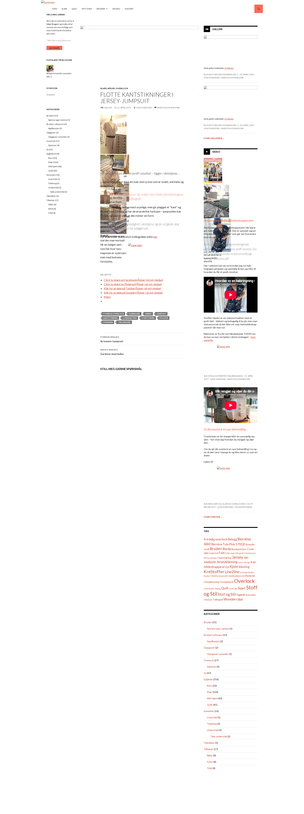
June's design (244, 562)
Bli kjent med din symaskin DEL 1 (221, 125)
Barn (209, 685)
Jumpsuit (161, 314)
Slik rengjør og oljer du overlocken (225, 503)
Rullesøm (233, 588)
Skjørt (242, 588)
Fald (221, 552)
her (155, 236)
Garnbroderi (212, 558)
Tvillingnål (124, 322)
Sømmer (211, 666)
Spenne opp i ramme (218, 628)
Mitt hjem (87, 9)
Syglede (164, 318)
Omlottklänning (211, 582)
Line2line (232, 572)
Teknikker (209, 742)
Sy (205, 672)
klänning (244, 566)
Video (216, 151)
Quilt (74, 9)
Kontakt (129, 9)
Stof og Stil (227, 594)
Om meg (116, 9)
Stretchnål (148, 318)
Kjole (234, 566)
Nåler (111, 88)
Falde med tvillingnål (234, 553)
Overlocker (209, 588)
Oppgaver (209, 647)
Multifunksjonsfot (219, 576)
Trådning (212, 723)
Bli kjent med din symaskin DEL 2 (221, 74)
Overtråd (212, 717)
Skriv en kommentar (168, 107)
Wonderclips (233, 599)
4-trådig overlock (113, 314)
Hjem (54, 9)
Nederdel (250, 575)
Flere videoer (213, 517)
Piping (218, 588)
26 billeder (228, 68)
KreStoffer (214, 571)
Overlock (122, 88)
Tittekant (208, 599)
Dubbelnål (134, 314)
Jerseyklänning (227, 562)
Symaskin (108, 322)
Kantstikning (110, 318)
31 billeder (228, 119)
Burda (227, 549)
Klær (64, 9)
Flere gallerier (214, 138)
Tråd (209, 768)
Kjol (227, 567)
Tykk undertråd (218, 736)
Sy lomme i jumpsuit (111, 339)
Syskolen (51, 88)
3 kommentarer (243, 507)
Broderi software (213, 634)
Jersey (148, 314)
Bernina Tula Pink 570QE (228, 544)
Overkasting (130, 318)
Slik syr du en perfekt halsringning (223, 376)
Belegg (232, 539)
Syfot (210, 761)
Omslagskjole (227, 582)
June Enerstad (144, 107)
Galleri (108, 107)
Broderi (101, 9)
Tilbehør (208, 749)
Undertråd (212, 730)
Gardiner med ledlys (112, 351)
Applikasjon (213, 641)
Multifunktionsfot (236, 576)
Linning (243, 572)
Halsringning (224, 557)
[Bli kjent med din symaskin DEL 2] (49, 68)
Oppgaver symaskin (218, 653)
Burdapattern (239, 549)
